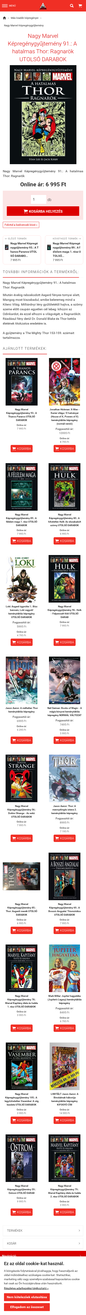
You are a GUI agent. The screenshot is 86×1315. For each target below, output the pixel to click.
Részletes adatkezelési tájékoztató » (26, 1288)
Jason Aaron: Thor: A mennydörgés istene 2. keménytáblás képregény (64, 810)
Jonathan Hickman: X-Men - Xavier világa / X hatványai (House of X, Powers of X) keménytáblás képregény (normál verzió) (65, 416)
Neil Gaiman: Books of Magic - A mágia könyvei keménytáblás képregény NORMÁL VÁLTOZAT (64, 712)
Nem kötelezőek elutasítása (27, 1297)
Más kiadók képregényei (24, 17)
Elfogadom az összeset (27, 1307)
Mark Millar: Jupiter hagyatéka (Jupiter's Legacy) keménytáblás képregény (65, 1000)
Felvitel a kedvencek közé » (21, 224)
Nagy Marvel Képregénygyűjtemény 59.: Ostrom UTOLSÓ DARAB (21, 1189)
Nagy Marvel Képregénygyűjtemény (24, 25)
